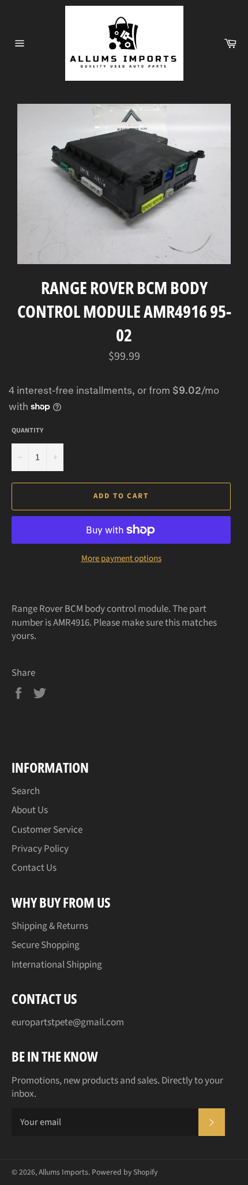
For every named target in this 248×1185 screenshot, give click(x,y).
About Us (30, 810)
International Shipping (57, 965)
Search (26, 791)
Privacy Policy (40, 849)
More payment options (121, 559)
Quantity (27, 430)
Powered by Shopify (124, 1172)
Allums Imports (63, 1172)
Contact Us (34, 868)
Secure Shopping (46, 945)
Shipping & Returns (50, 926)
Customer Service (47, 830)
